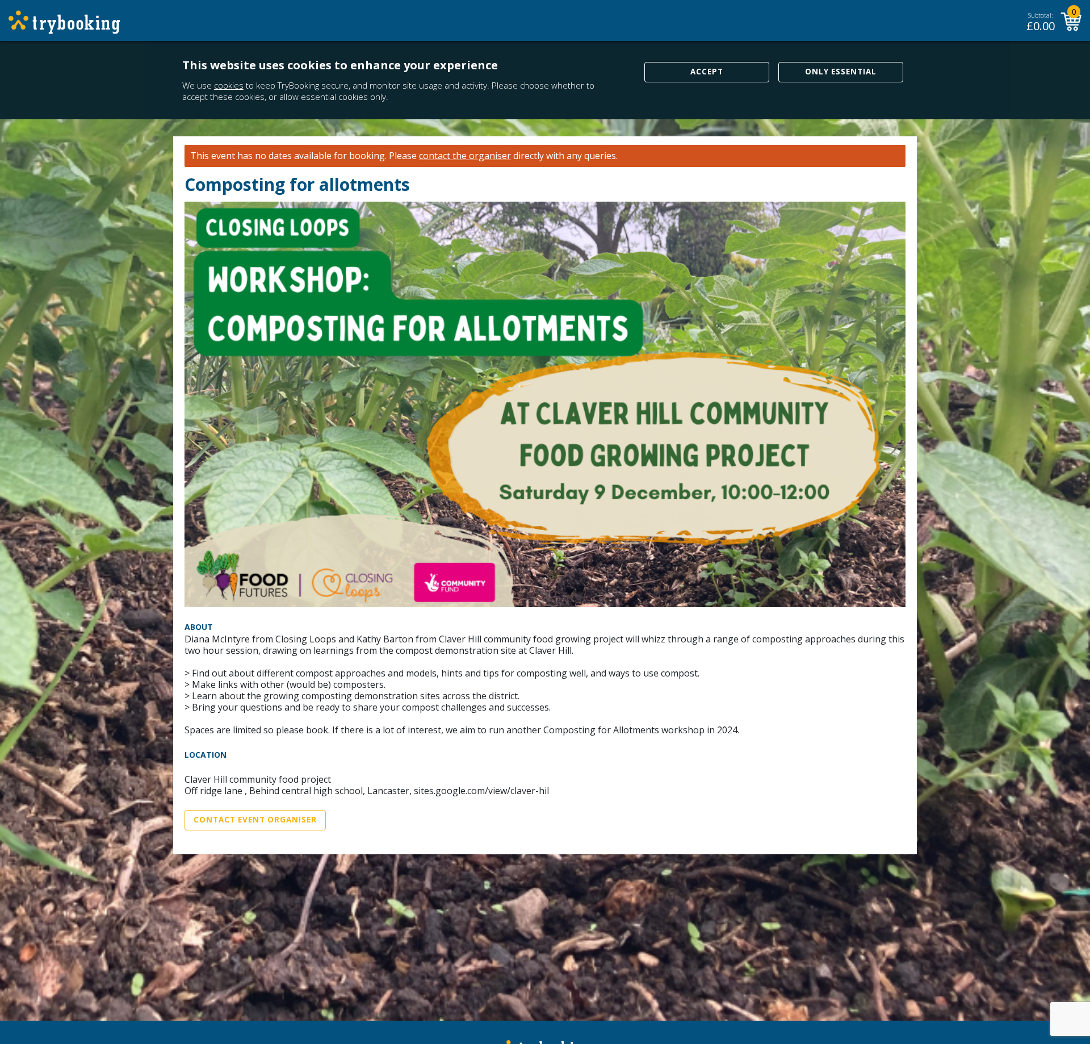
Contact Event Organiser (255, 820)
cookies (229, 85)
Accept (706, 71)
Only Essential (841, 71)
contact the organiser (465, 156)
